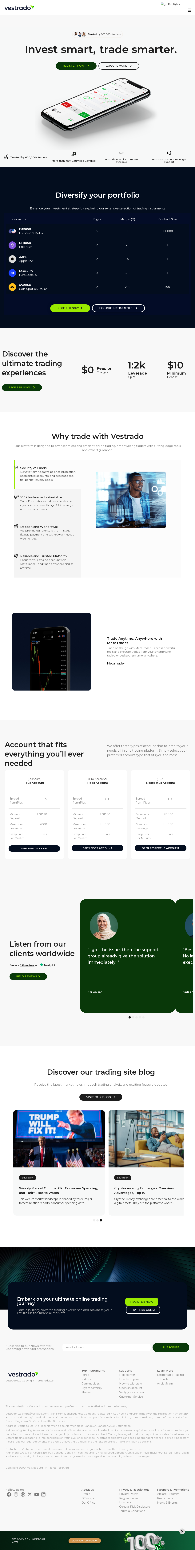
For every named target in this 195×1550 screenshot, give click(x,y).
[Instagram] (16, 1494)
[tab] (47, 474)
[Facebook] (9, 1494)
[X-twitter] (29, 1494)
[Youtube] (36, 1494)
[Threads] (22, 1494)
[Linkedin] (43, 1494)
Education (27, 1177)
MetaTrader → (118, 663)
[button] (189, 10)
